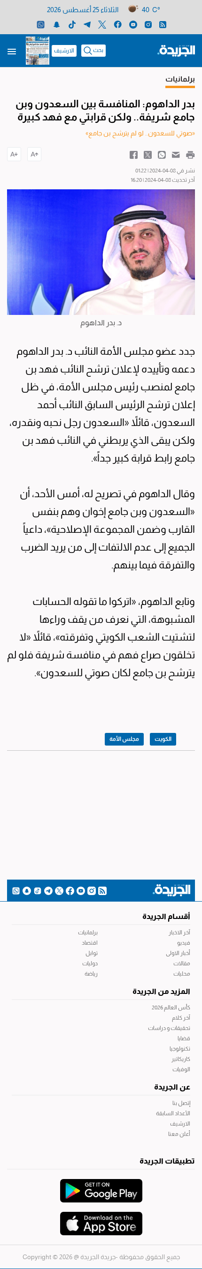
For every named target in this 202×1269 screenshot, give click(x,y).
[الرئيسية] (176, 50)
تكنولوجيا (180, 1048)
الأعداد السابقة (173, 1113)
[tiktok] (72, 24)
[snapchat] (57, 24)
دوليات (90, 963)
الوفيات (181, 1069)
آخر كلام (181, 1018)
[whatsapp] (40, 24)
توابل (91, 953)
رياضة (91, 973)
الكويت (163, 739)
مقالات (181, 963)
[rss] (162, 24)
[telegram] (87, 24)
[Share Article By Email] (176, 154)
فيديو (183, 943)
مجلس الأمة (124, 739)
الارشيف (64, 50)
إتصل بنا (181, 1103)
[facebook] (118, 24)
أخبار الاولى (178, 953)
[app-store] (101, 1218)
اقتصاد (90, 943)
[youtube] (133, 24)
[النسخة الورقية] (37, 50)
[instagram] (148, 24)
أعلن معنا (179, 1134)
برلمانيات (88, 932)
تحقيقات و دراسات (169, 1028)
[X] (102, 24)
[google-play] (101, 1186)
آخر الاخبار (179, 932)
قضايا (184, 1038)
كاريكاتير (180, 1059)
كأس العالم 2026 (171, 1007)
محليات (181, 973)
